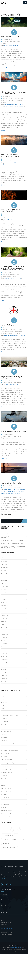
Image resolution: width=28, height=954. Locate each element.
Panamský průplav (13, 384)
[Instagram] (10, 884)
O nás (2, 897)
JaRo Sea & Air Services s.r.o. (10, 329)
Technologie (4, 100)
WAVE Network (5, 804)
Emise (14, 41)
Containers (4, 721)
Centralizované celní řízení (10, 715)
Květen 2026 (4, 558)
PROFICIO (16, 945)
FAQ (2, 902)
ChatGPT (4, 718)
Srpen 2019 (4, 656)
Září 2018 (3, 685)
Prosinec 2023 (4, 596)
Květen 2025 (4, 577)
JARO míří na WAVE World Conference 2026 (12, 543)
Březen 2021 (4, 643)
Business (4, 702)
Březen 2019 (4, 669)
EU (5, 163)
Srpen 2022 (4, 624)
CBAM (4, 41)
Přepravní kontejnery (10, 106)
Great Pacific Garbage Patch (11, 489)
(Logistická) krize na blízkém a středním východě (13, 540)
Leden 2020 (4, 650)
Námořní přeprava (18, 98)
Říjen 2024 (3, 589)
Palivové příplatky (14, 278)
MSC (16, 832)
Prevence (17, 219)
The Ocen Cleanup (12, 491)
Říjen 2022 (3, 621)
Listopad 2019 (4, 653)
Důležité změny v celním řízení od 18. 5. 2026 (12, 533)
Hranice (4, 740)
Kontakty (3, 905)
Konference (5, 753)
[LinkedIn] (6, 884)
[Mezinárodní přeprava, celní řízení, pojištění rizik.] (8, 4)
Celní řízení (9, 41)
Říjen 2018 (3, 682)
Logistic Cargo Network (8, 763)
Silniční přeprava (17, 274)
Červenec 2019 (5, 659)
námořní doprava (8, 835)
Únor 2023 (3, 608)
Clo (15, 828)
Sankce (3, 785)
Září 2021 (3, 640)
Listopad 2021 (4, 637)
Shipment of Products (7, 788)
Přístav (3, 778)
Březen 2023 (4, 605)
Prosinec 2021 (4, 634)
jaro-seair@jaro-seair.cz (7, 928)
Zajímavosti (4, 108)
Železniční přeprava (13, 100)
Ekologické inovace (9, 104)
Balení (6, 219)
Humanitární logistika (19, 335)
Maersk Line (11, 438)
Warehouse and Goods (7, 801)
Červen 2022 (4, 628)
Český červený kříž (9, 335)
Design (3, 724)
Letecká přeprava (6, 759)
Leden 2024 (4, 593)
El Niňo (6, 384)
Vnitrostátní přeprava (13, 280)
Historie (5, 98)
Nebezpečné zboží (6, 772)
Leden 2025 (4, 583)
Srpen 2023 (4, 602)
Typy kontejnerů (20, 106)
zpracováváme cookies (15, 947)
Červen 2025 (4, 573)
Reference (3, 900)
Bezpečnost (11, 219)
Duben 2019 (4, 666)
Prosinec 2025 (4, 567)
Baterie (5, 216)
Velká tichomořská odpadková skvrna (10, 493)
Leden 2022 (4, 631)
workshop (4, 807)
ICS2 (3, 747)
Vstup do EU (5, 798)
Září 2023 (3, 599)
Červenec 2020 (5, 647)
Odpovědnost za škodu (10, 839)
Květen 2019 (4, 662)
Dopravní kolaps (6, 731)
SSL (20, 278)
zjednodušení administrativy (9, 817)
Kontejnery (10, 98)
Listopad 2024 (4, 586)
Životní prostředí (14, 161)
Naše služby (4, 894)
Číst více (3, 67)
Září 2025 (3, 570)
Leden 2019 (4, 675)
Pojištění (4, 775)
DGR (3, 728)
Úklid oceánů (21, 491)
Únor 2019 (3, 672)
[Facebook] (2, 884)
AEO (4, 712)
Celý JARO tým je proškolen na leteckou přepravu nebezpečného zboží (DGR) (13, 547)
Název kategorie (13, 331)
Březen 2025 (4, 580)
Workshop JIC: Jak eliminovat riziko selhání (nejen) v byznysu (13, 536)
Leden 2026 (4, 564)
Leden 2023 (4, 612)
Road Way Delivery (7, 274)
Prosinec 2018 (4, 678)
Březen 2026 (4, 561)
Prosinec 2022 (4, 615)
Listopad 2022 (4, 618)
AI (2, 696)
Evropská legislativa (13, 45)
